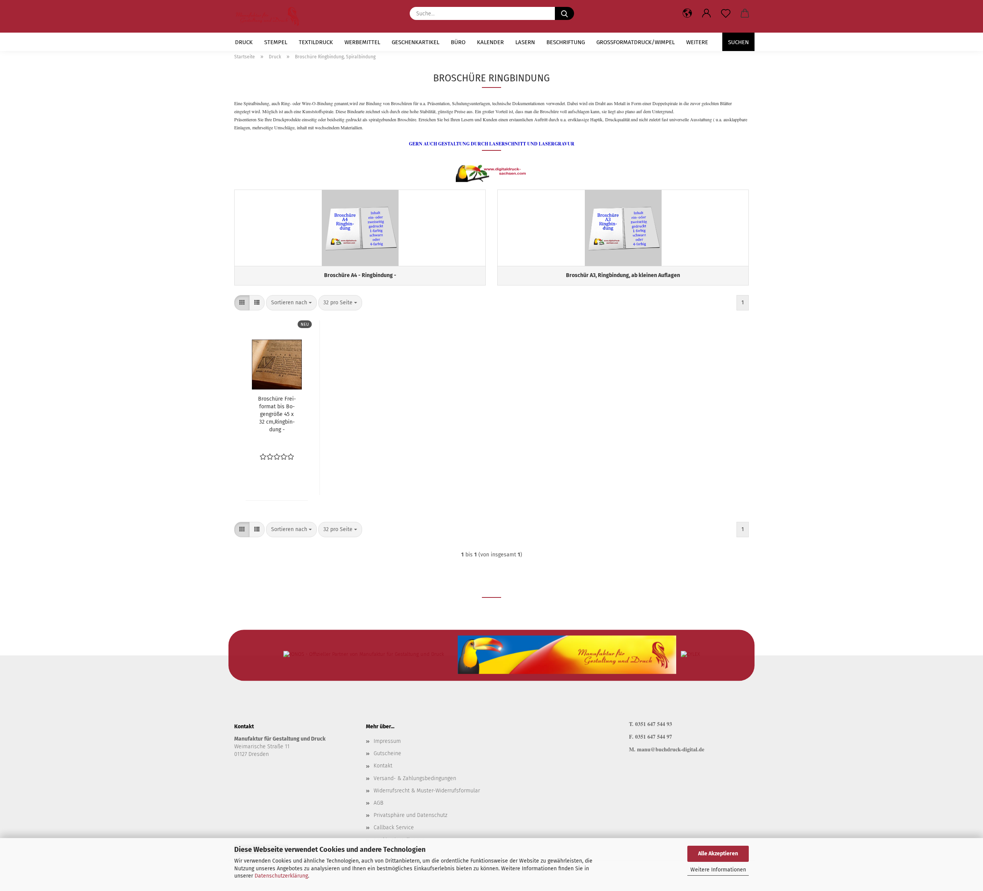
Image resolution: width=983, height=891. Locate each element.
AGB (378, 803)
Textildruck (316, 42)
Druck (244, 42)
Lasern (525, 42)
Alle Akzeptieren (718, 853)
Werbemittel (362, 42)
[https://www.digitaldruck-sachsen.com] (270, 16)
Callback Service (394, 827)
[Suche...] (564, 13)
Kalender (490, 42)
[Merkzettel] (725, 13)
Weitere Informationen (718, 869)
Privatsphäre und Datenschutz (410, 815)
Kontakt (383, 765)
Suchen (738, 42)
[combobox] (291, 302)
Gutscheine (387, 753)
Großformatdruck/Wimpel (635, 42)
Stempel (275, 42)
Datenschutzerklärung (281, 876)
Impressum (387, 741)
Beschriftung (565, 42)
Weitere (697, 42)
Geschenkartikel (415, 42)
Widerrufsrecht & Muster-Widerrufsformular (427, 790)
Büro (458, 42)
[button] (706, 13)
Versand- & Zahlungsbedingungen (415, 778)
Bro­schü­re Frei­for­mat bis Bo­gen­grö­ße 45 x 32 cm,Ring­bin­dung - (277, 414)
